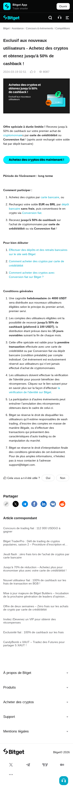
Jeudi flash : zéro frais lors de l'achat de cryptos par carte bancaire (36, 556)
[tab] (36, 673)
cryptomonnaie (12, 135)
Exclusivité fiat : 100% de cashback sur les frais (33, 632)
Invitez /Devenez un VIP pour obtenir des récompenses (29, 621)
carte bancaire (50, 197)
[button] (36, 673)
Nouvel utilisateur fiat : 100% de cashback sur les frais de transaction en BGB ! (34, 582)
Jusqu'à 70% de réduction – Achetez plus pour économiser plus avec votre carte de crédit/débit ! (35, 569)
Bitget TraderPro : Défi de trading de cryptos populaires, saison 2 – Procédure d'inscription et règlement (34, 543)
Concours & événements (39, 28)
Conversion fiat (31, 212)
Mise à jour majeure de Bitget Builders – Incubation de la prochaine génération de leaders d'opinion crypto (36, 595)
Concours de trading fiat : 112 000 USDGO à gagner (31, 530)
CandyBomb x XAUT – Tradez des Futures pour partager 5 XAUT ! (34, 643)
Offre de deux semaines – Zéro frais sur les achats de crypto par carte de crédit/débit (35, 608)
